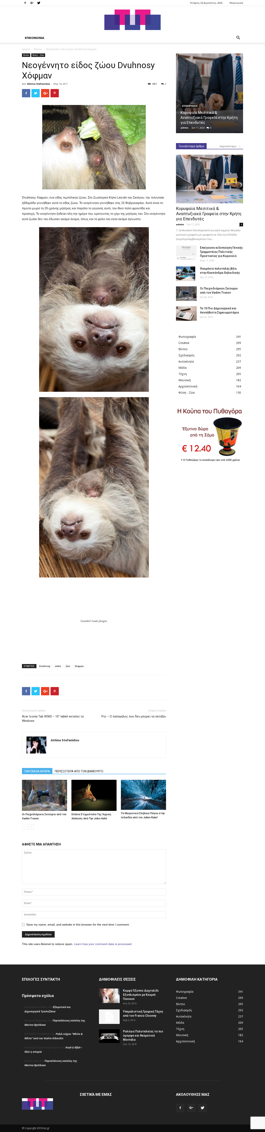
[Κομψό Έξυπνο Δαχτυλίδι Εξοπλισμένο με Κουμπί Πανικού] (109, 996)
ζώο (68, 666)
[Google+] (32, 3)
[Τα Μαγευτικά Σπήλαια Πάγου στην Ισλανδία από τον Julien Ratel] (143, 795)
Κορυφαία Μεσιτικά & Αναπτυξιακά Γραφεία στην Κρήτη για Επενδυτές (209, 117)
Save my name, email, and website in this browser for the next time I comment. (78, 924)
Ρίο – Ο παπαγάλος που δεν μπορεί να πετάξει (133, 716)
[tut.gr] (132, 20)
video (58, 666)
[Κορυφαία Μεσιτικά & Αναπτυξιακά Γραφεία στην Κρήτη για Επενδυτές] (209, 93)
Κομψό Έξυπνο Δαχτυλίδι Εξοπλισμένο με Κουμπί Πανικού (141, 995)
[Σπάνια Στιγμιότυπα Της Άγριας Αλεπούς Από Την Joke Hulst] (94, 795)
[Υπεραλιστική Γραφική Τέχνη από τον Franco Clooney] (109, 1016)
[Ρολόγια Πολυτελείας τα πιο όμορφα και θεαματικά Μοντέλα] (109, 1036)
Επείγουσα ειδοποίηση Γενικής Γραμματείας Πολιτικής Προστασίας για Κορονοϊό (221, 252)
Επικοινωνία (236, 2)
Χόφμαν (79, 666)
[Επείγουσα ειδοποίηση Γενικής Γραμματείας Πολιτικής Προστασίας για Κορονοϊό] (186, 253)
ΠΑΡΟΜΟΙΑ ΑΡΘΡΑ (37, 771)
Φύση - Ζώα (38, 55)
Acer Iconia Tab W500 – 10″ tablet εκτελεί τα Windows (53, 719)
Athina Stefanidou (38, 83)
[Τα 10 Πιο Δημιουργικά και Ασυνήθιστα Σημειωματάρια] (186, 313)
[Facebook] (25, 3)
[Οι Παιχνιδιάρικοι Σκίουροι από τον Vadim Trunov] (44, 795)
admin (185, 127)
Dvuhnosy (44, 666)
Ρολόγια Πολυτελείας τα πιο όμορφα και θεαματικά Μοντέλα (143, 1035)
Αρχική (26, 49)
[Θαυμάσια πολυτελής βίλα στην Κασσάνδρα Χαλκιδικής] (185, 273)
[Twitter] (39, 3)
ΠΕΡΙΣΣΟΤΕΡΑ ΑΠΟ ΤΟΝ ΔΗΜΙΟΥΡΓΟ (79, 771)
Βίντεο (38, 49)
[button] (238, 38)
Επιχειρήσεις (190, 106)
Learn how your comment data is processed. (103, 944)
